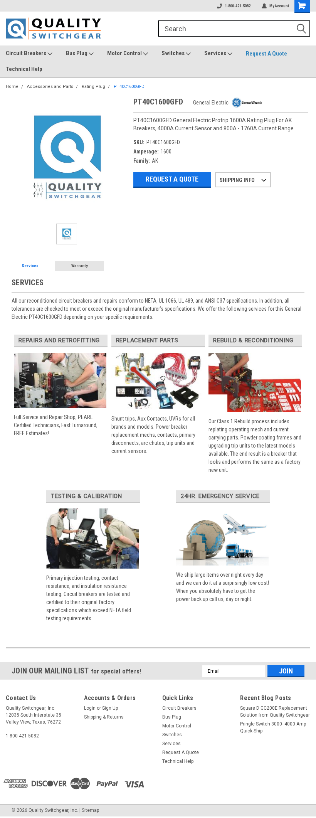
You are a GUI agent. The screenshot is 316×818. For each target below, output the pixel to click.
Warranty (79, 265)
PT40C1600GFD (129, 86)
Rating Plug (93, 86)
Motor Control (125, 53)
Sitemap (90, 810)
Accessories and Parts (50, 86)
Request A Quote (266, 53)
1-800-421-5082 (237, 6)
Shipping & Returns (104, 717)
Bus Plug (77, 53)
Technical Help (24, 69)
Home (12, 86)
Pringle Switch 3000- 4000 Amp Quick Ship (273, 727)
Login (90, 708)
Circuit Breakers (26, 53)
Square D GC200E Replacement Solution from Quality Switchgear (275, 711)
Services (215, 53)
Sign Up (110, 708)
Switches (173, 53)
